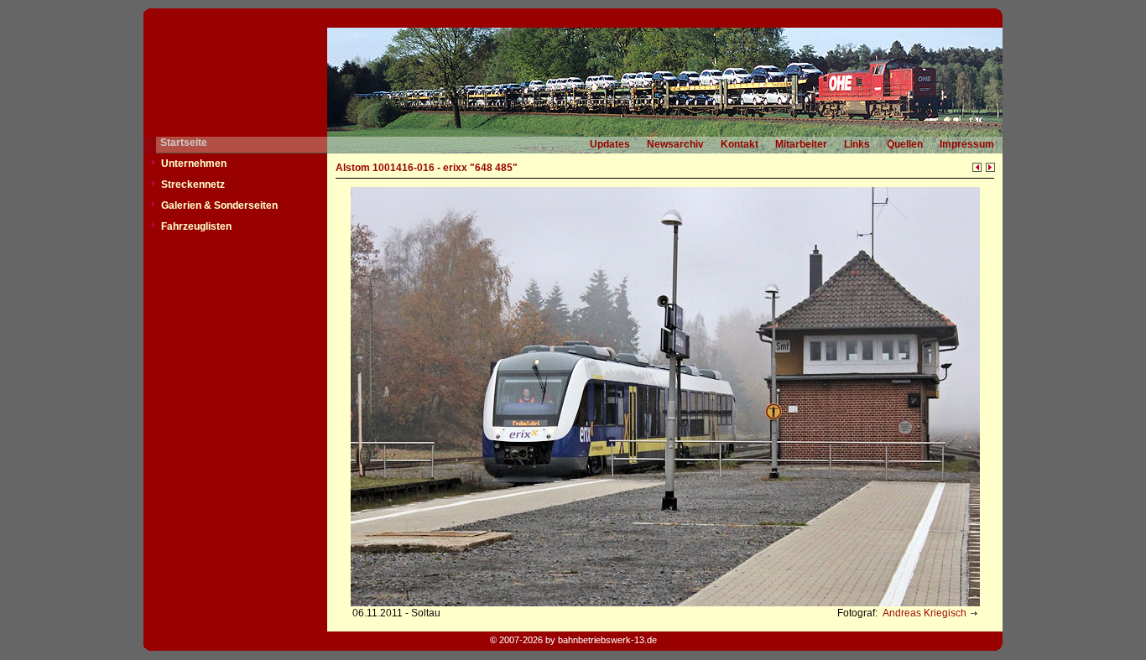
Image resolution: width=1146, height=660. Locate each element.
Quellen (905, 144)
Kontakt (739, 144)
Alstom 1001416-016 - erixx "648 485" (427, 168)
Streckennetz (193, 184)
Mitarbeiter (801, 144)
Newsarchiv (675, 144)
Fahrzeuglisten (196, 226)
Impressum (967, 144)
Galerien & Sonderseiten (219, 205)
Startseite (183, 142)
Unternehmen (194, 163)
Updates (610, 144)
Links (857, 144)
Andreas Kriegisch (923, 613)
